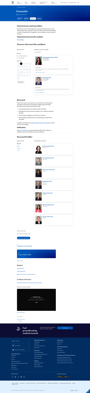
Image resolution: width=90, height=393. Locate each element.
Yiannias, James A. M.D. (47, 216)
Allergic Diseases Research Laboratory (41, 123)
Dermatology (20, 39)
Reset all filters (20, 82)
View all (18, 150)
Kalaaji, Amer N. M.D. (47, 181)
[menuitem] (19, 18)
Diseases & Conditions (22, 7)
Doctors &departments (33, 18)
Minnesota (19, 148)
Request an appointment (23, 238)
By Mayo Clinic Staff (21, 230)
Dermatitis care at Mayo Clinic (23, 233)
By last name (19, 60)
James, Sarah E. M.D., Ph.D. (48, 169)
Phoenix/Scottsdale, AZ (23, 55)
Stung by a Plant (20, 268)
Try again (36, 302)
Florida (18, 146)
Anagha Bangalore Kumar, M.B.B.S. (50, 57)
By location (19, 53)
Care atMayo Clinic (40, 18)
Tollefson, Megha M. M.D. (48, 204)
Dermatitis (22, 11)
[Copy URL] (43, 300)
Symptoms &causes (20, 18)
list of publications (24, 130)
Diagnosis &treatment (26, 18)
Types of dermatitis (21, 271)
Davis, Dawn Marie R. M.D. (48, 146)
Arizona (18, 145)
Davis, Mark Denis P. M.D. (48, 157)
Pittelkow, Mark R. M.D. (47, 193)
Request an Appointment (22, 14)
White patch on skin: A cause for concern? (26, 274)
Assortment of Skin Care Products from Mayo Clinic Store (29, 282)
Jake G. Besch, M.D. (46, 77)
